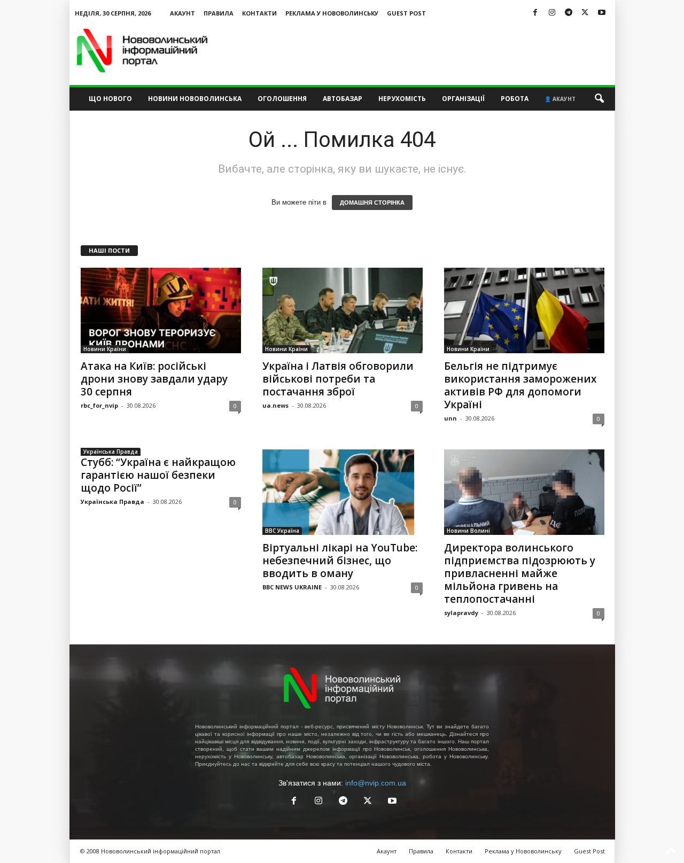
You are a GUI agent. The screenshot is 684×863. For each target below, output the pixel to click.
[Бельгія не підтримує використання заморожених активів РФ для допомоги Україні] (524, 310)
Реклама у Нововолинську (331, 13)
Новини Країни (104, 349)
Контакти (259, 13)
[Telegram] (568, 13)
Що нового (110, 98)
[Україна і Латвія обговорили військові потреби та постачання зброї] (342, 310)
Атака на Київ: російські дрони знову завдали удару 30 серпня (154, 379)
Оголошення (282, 98)
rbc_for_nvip (99, 405)
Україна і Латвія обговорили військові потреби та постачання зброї (338, 379)
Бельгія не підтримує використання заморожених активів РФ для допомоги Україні (520, 385)
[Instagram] (552, 13)
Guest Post (406, 13)
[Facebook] (535, 13)
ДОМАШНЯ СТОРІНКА (372, 202)
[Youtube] (601, 13)
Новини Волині (468, 530)
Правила (219, 13)
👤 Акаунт (560, 99)
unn (450, 418)
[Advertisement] (420, 50)
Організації (463, 98)
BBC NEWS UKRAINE (292, 587)
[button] (599, 99)
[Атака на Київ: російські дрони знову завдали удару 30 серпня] (161, 310)
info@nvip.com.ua (375, 783)
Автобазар (342, 98)
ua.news (275, 405)
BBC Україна (282, 530)
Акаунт (182, 13)
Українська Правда (110, 451)
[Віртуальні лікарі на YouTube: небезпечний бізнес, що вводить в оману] (342, 492)
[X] (585, 13)
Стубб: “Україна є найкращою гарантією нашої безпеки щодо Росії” (158, 475)
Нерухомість (402, 98)
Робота (514, 98)
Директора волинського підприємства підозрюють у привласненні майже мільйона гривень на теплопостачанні (519, 573)
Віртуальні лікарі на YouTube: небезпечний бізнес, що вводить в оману (339, 560)
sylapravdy (461, 613)
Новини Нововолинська (195, 98)
